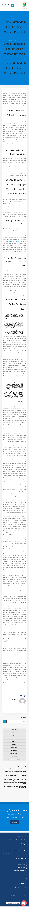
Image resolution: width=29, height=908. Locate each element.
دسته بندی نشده (13, 729)
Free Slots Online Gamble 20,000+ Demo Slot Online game (15, 776)
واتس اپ (8, 7)
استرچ (14, 738)
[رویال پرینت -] (24, 6)
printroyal (23, 90)
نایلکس (13, 732)
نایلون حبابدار (14, 747)
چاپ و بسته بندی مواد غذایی (14, 759)
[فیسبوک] (8, 4)
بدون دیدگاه (17, 90)
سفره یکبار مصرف (14, 756)
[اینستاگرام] (6, 4)
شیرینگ (13, 741)
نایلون (26, 877)
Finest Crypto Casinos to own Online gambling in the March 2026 (15, 787)
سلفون (14, 735)
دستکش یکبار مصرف (14, 753)
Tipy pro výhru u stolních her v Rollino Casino (15, 769)
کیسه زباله (14, 744)
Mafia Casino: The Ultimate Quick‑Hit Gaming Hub (15, 772)
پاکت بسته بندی (14, 750)
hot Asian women (14, 241)
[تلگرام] (3, 4)
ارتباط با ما (14, 822)
